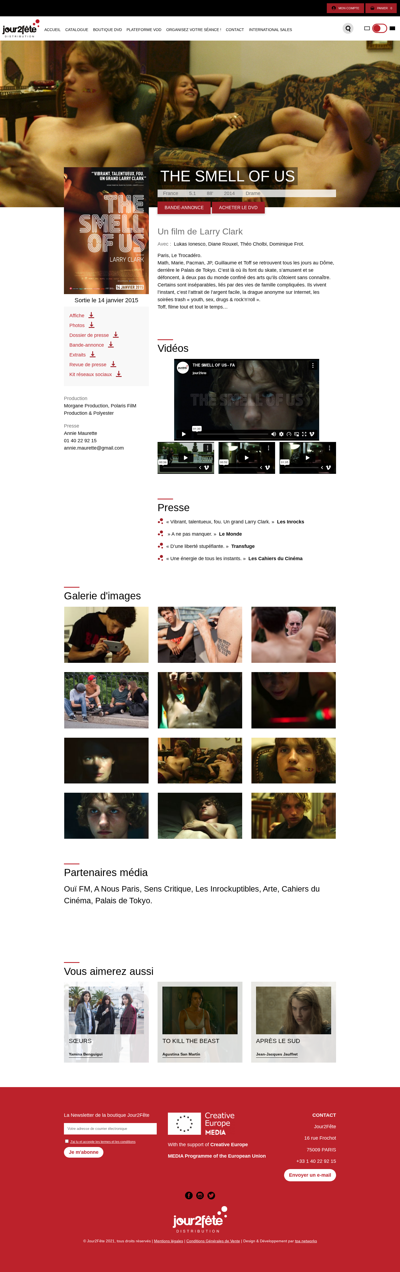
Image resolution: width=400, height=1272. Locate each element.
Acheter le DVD (238, 207)
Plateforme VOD (144, 30)
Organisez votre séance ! (193, 30)
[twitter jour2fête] (211, 1195)
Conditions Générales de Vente (213, 1241)
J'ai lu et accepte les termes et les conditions (103, 1142)
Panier (384, 8)
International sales (270, 30)
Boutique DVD (107, 30)
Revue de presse (87, 364)
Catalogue (76, 30)
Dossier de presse (89, 335)
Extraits (77, 355)
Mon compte (349, 8)
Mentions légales (168, 1241)
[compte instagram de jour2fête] (200, 1195)
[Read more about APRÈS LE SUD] (293, 1022)
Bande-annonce (86, 345)
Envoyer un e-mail (310, 1175)
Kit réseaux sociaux (90, 374)
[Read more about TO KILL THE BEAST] (200, 1022)
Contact (235, 30)
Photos (77, 325)
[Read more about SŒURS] (106, 1022)
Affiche (76, 315)
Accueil (52, 30)
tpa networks (306, 1241)
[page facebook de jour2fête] (189, 1195)
